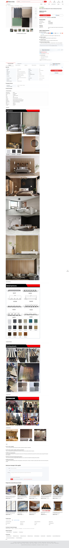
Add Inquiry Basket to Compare (21, 33)
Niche (49, 524)
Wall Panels (21, 5)
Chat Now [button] (58, 15)
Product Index (48, 542)
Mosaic (35, 524)
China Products (19, 542)
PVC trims (35, 523)
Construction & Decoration (11, 5)
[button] (46, 65)
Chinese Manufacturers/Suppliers (25, 542)
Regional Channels (44, 542)
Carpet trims (21, 523)
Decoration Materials (16, 5)
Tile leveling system (51, 523)
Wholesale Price (35, 542)
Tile (6, 524)
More (6, 539)
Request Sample (53, 17)
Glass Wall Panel (15, 532)
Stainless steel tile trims (37, 521)
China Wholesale (31, 542)
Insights (55, 542)
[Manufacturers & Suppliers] (10, 1)
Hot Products (14, 542)
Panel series (21, 524)
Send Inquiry (45, 15)
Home (6, 5)
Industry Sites (39, 542)
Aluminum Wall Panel (9, 532)
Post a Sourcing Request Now (28, 479)
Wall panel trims (51, 521)
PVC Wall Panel (21, 532)
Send (11, 479)
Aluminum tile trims (22, 521)
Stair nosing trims (8, 523)
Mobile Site (52, 542)
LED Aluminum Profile (8, 521)
